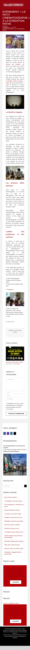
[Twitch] (8, 433)
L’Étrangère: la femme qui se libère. (13, 521)
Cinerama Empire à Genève (12, 510)
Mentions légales (22, 630)
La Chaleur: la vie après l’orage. (12, 514)
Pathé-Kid (16, 125)
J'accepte (15, 582)
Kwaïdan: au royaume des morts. (13, 517)
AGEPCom (15, 633)
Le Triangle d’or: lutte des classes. (13, 501)
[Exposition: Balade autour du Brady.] (15, 347)
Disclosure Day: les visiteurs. (12, 524)
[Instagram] (11, 433)
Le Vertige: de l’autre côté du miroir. (13, 532)
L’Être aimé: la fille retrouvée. (12, 545)
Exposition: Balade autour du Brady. (14, 362)
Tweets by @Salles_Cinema (11, 603)
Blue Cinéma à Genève (10, 497)
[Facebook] (4, 433)
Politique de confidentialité (9, 631)
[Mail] (15, 433)
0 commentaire (16, 363)
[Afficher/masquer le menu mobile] (28, 2)
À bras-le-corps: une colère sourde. (14, 548)
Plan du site (18, 631)
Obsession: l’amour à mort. (11, 528)
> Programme (9, 289)
